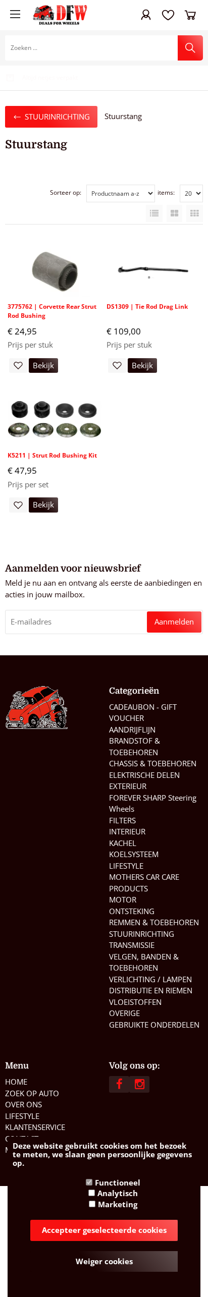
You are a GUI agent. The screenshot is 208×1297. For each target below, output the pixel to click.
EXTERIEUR (127, 786)
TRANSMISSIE (131, 945)
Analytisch (117, 1193)
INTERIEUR (127, 831)
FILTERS (122, 820)
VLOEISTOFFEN (135, 1002)
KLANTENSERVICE (35, 1127)
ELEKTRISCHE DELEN (144, 775)
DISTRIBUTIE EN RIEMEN (150, 990)
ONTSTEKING (131, 911)
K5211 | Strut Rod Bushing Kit (52, 455)
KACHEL (122, 843)
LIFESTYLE (126, 866)
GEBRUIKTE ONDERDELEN (154, 1025)
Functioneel (117, 1182)
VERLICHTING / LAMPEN (150, 979)
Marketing (117, 1204)
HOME (16, 1082)
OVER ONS (23, 1104)
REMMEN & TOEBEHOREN (154, 922)
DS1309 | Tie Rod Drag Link (147, 306)
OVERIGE (124, 1013)
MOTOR (122, 899)
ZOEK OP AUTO (32, 1093)
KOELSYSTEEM (134, 854)
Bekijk (43, 365)
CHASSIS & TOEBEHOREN (152, 763)
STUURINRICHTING (141, 934)
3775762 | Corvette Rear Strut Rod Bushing (52, 311)
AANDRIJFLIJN (132, 729)
